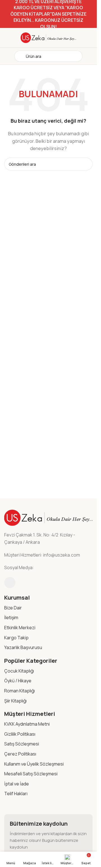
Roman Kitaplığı (19, 691)
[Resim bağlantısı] (48, 517)
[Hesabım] (90, 56)
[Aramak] (86, 164)
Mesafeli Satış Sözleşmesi (31, 774)
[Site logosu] (48, 37)
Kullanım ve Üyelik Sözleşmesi (34, 764)
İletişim (11, 617)
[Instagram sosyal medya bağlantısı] (9, 582)
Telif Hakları (15, 793)
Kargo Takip (16, 638)
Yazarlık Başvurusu (23, 647)
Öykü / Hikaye (17, 681)
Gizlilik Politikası (19, 734)
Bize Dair (13, 608)
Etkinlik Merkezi (19, 627)
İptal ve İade (16, 784)
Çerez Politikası (20, 754)
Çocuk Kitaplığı (19, 671)
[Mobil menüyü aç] (6, 56)
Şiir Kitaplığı (15, 701)
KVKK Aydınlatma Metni (27, 724)
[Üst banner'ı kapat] (90, 14)
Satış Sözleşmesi (21, 744)
